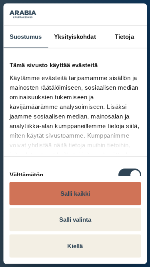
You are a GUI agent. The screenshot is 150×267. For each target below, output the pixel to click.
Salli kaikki (75, 193)
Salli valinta (75, 219)
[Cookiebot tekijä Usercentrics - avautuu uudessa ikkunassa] (107, 14)
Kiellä (75, 245)
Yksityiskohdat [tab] (75, 36)
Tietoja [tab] (124, 36)
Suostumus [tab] (26, 36)
